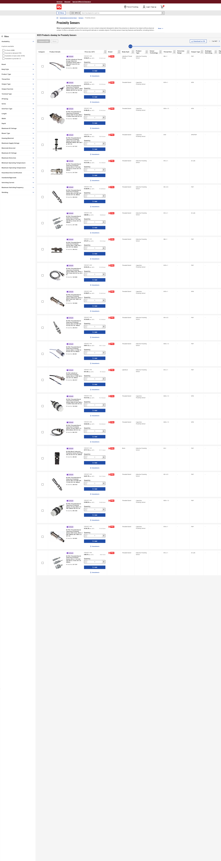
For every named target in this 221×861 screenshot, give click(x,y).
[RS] (59, 6)
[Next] (219, 41)
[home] (57, 17)
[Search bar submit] (162, 13)
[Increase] (103, 65)
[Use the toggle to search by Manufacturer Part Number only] (79, 13)
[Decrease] (86, 65)
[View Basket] (162, 7)
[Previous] (210, 41)
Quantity (87, 62)
